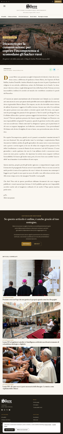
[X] (7, 410)
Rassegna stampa (43, 16)
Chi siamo (35, 405)
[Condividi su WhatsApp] (50, 69)
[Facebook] (2, 410)
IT (1, 1)
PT (8, 1)
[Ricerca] (52, 1)
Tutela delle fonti (37, 407)
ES (6, 1)
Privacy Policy (47, 424)
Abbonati (35, 420)
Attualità (3, 16)
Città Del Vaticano (23, 16)
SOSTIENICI (26, 243)
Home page (36, 402)
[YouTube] (9, 410)
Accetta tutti (9, 429)
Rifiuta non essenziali (22, 429)
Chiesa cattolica (12, 16)
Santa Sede (33, 16)
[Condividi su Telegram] (54, 69)
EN (4, 1)
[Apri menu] (4, 6)
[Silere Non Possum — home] (31, 6)
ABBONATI (58, 1)
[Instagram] (4, 410)
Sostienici (36, 417)
